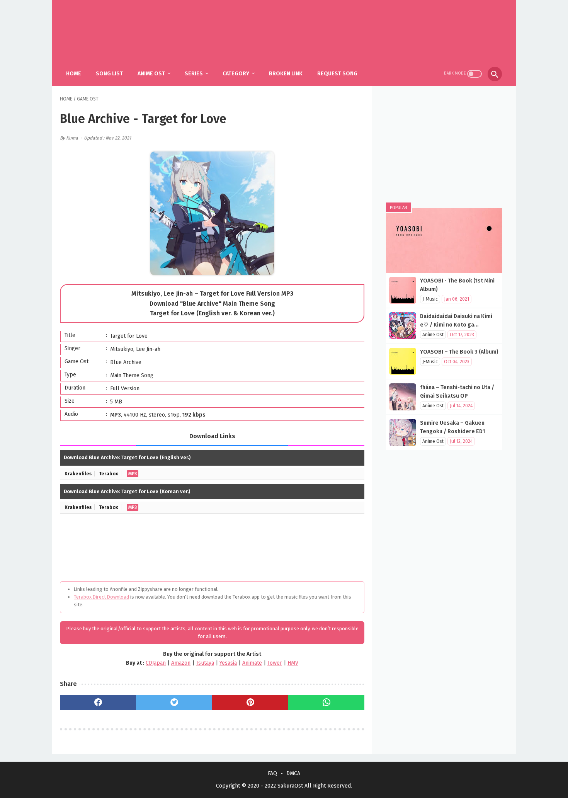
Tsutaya (205, 663)
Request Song (337, 73)
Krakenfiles (78, 473)
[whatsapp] (326, 702)
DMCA (293, 773)
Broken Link (286, 73)
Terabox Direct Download (101, 597)
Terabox (108, 473)
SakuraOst (290, 786)
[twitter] (174, 702)
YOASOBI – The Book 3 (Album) (459, 352)
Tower (274, 663)
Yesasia (228, 663)
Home (73, 73)
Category (236, 73)
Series (194, 73)
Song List (109, 73)
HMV (292, 663)
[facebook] (98, 702)
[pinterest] (250, 702)
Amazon (180, 663)
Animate (252, 663)
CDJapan (156, 663)
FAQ (272, 773)
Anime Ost (151, 73)
